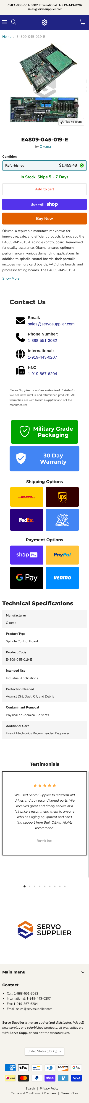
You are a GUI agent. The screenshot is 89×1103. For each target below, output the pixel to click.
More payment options (44, 218)
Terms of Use (69, 1093)
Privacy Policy (49, 1089)
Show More (10, 278)
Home (6, 37)
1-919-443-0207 (42, 357)
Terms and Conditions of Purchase (33, 1093)
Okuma (45, 146)
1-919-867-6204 (42, 373)
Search (30, 1089)
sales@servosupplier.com (51, 324)
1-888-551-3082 (42, 340)
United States (42, 1051)
